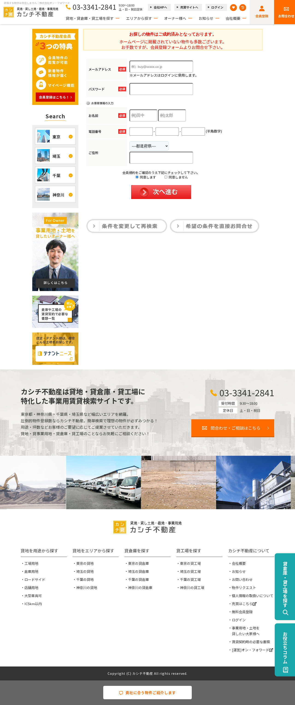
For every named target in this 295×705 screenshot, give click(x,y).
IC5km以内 (33, 603)
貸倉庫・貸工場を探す (285, 584)
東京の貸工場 (190, 563)
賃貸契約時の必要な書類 (251, 641)
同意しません (178, 177)
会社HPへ (160, 7)
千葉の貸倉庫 (138, 579)
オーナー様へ (175, 18)
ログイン (217, 7)
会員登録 (261, 16)
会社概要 (233, 18)
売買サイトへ (189, 7)
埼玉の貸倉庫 (138, 571)
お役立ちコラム (285, 647)
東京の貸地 (85, 563)
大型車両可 (33, 595)
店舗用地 (31, 587)
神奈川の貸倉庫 (140, 587)
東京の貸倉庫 (138, 563)
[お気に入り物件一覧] (233, 7)
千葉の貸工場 (190, 579)
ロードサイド (34, 579)
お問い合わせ (242, 579)
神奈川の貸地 (86, 587)
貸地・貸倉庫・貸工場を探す (90, 18)
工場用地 (31, 563)
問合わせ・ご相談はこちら (235, 428)
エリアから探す (139, 18)
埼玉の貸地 (85, 571)
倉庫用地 (31, 571)
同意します (147, 177)
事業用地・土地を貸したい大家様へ (246, 630)
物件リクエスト (244, 587)
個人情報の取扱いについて (252, 595)
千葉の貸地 (85, 579)
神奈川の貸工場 (192, 587)
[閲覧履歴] (242, 7)
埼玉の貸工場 (190, 571)
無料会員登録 (242, 611)
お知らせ (206, 18)
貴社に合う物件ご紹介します (150, 692)
